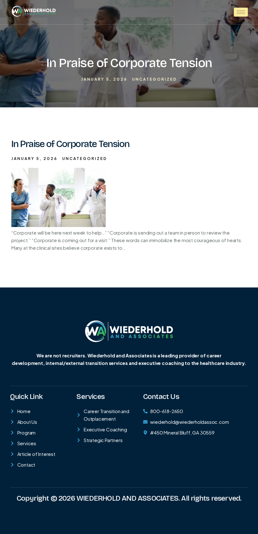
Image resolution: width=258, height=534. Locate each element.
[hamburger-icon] (241, 12)
